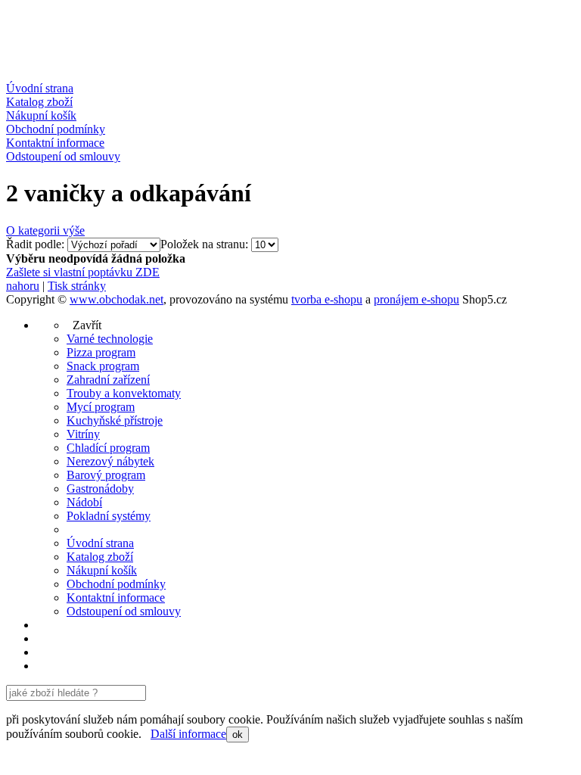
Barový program (106, 474)
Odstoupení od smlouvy (63, 156)
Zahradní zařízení (108, 379)
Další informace (188, 733)
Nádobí (84, 502)
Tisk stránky (77, 285)
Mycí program (101, 406)
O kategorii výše (45, 230)
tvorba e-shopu (326, 299)
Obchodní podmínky (55, 129)
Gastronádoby (100, 488)
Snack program (103, 365)
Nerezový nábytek (110, 461)
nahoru (22, 285)
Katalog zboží (39, 101)
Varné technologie (110, 338)
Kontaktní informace (55, 142)
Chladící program (108, 447)
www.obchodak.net (116, 299)
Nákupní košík (41, 115)
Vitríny (83, 434)
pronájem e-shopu (416, 299)
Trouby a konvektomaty (124, 393)
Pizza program (101, 352)
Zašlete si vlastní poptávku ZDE (83, 272)
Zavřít (84, 325)
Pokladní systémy (109, 515)
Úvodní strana (39, 88)
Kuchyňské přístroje (115, 420)
